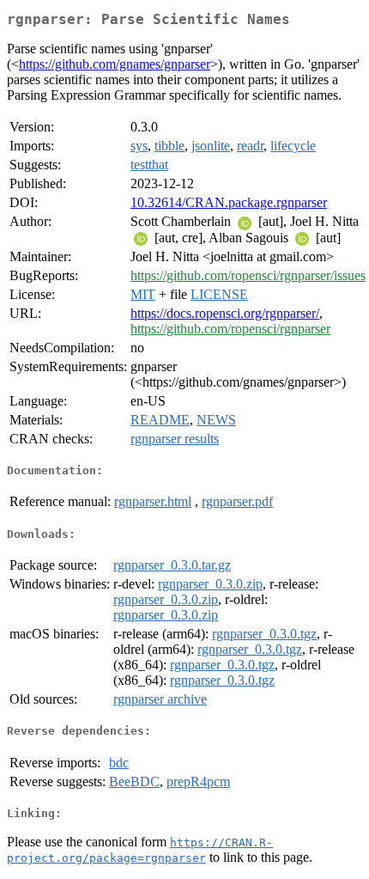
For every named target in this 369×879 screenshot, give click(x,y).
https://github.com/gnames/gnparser (114, 64)
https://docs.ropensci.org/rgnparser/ (224, 313)
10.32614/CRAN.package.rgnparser (228, 202)
